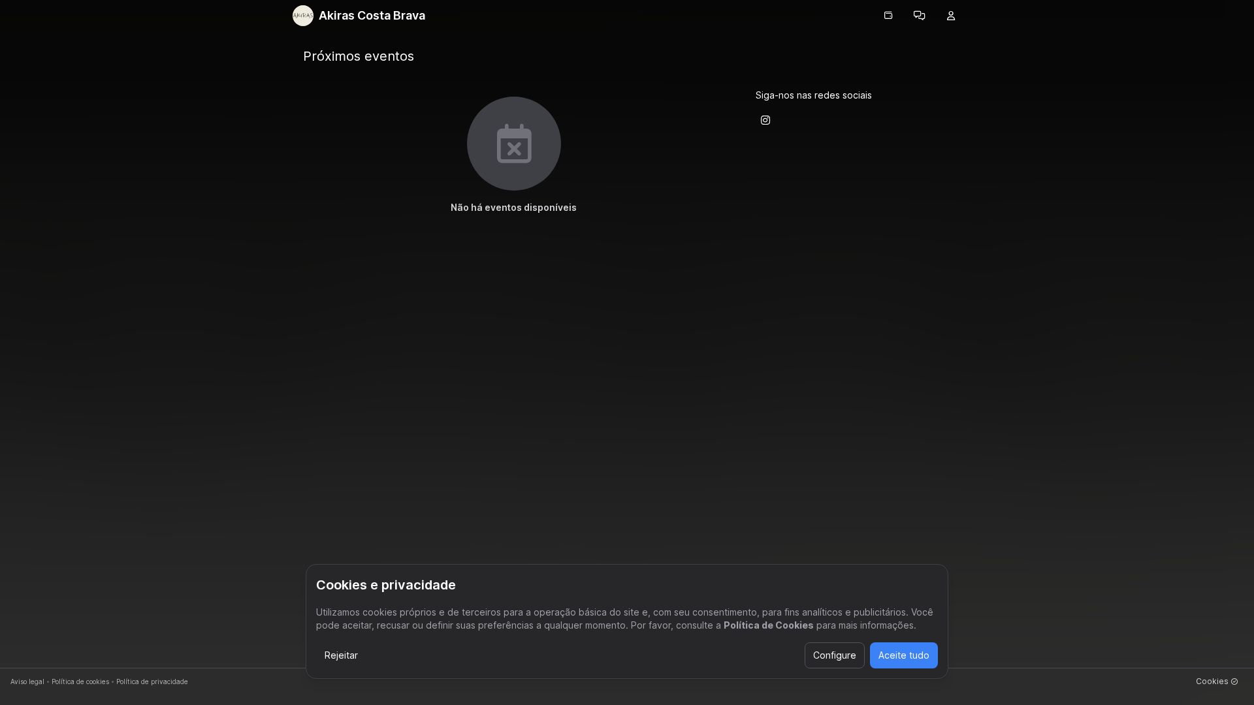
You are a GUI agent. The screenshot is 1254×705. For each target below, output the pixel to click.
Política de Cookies (769, 625)
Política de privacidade (152, 681)
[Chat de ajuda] (919, 15)
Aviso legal (27, 681)
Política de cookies (80, 681)
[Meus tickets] (888, 15)
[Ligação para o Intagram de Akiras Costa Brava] (765, 120)
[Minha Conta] (950, 15)
